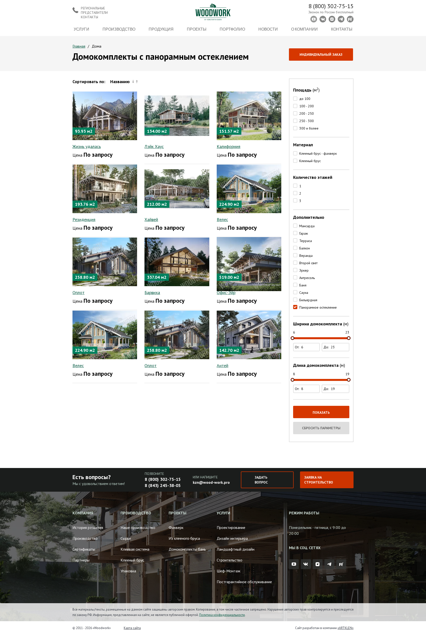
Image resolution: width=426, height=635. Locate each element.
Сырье (126, 538)
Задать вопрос (261, 480)
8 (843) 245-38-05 (163, 485)
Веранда (306, 255)
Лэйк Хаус (154, 146)
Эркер (304, 270)
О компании (304, 29)
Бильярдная (308, 300)
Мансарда (307, 226)
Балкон (304, 248)
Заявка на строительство (318, 480)
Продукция (161, 29)
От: (297, 347)
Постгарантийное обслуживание (244, 581)
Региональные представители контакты (94, 12)
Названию (120, 81)
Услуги (81, 29)
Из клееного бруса (184, 538)
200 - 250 (306, 113)
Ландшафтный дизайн (235, 549)
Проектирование (231, 527)
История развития (87, 527)
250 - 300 (306, 121)
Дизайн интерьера (232, 538)
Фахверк (176, 527)
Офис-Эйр (226, 292)
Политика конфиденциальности (222, 615)
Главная (78, 46)
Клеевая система (135, 549)
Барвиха (152, 292)
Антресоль (307, 278)
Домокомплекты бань (187, 549)
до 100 (304, 98)
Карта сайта (132, 628)
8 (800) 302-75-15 (331, 6)
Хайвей (151, 219)
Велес (222, 219)
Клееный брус (310, 161)
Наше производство (138, 527)
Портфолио (232, 29)
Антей (222, 365)
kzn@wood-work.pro (211, 482)
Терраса (305, 241)
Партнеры (80, 560)
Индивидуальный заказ (321, 54)
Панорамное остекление (318, 307)
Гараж (303, 233)
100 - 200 (306, 106)
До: (326, 347)
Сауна (303, 292)
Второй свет (308, 263)
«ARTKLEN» (345, 628)
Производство (119, 29)
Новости (268, 29)
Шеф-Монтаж (228, 570)
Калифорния (228, 146)
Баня (302, 285)
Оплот (78, 292)
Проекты (196, 29)
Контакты (341, 29)
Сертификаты (83, 549)
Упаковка (128, 570)
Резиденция (83, 219)
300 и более (309, 128)
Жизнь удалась (86, 146)
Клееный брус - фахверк (318, 153)
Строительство (229, 560)
